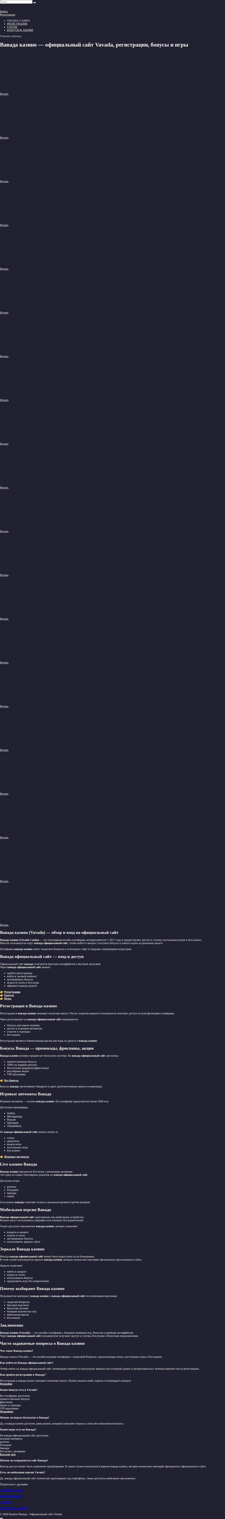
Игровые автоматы (16, 1156)
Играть (4, 93)
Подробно (6, 1383)
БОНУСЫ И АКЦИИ (20, 30)
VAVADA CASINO (11, 1490)
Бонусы (9, 995)
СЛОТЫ (12, 26)
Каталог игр (8, 1454)
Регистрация (7, 14)
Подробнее (6, 1411)
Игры (7, 998)
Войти (4, 11)
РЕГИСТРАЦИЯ (17, 23)
